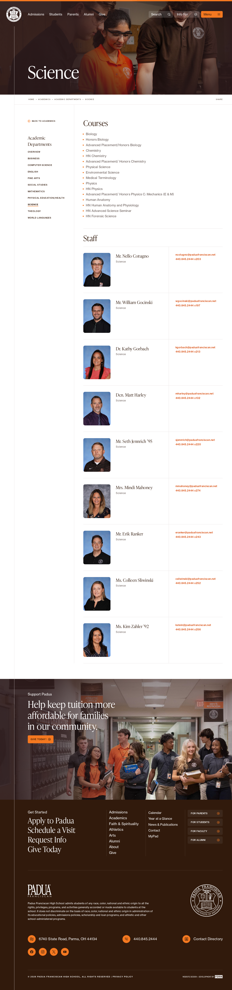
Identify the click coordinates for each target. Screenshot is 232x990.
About (114, 847)
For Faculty (199, 831)
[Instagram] (43, 952)
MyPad (153, 836)
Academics (44, 99)
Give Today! (39, 739)
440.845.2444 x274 (187, 490)
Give (102, 14)
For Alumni (198, 840)
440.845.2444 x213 (187, 351)
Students (55, 14)
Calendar (155, 813)
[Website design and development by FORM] (202, 977)
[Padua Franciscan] (13, 14)
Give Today (44, 849)
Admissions (36, 14)
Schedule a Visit (52, 830)
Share (219, 99)
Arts (112, 835)
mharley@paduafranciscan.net (194, 393)
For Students (200, 822)
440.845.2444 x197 (187, 305)
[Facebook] (32, 952)
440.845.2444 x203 (188, 259)
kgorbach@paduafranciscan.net (195, 347)
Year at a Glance (160, 819)
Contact (154, 830)
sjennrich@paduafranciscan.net (195, 439)
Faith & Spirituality (124, 824)
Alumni (89, 14)
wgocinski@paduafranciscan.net (195, 301)
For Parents (199, 813)
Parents (73, 14)
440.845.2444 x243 (188, 536)
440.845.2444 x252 (188, 583)
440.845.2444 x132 (187, 398)
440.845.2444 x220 (188, 444)
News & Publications (163, 824)
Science (89, 99)
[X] (54, 952)
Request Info (47, 839)
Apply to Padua (51, 820)
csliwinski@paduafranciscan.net (195, 578)
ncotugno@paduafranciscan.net (195, 254)
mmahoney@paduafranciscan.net (196, 486)
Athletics (116, 829)
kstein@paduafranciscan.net (193, 625)
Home (31, 99)
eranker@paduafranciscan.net (194, 532)
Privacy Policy (123, 976)
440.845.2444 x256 (188, 629)
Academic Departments (67, 99)
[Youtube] (65, 952)
